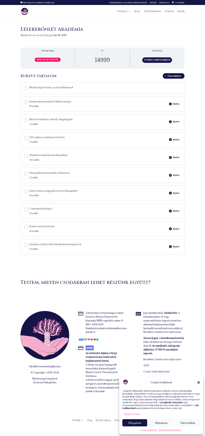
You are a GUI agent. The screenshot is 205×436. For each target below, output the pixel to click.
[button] (198, 382)
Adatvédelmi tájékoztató (169, 430)
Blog (137, 11)
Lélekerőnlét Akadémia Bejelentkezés (128, 3)
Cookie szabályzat (148, 430)
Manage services (132, 414)
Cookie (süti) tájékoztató (156, 371)
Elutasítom (161, 422)
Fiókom (169, 11)
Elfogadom (134, 422)
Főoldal (122, 11)
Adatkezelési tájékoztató (168, 331)
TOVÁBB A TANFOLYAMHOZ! (157, 60)
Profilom (164, 3)
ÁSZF (146, 365)
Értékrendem (152, 11)
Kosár (180, 11)
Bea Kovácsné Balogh (40, 35)
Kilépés (153, 3)
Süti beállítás (187, 422)
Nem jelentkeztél (48, 59)
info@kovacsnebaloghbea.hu (45, 366)
